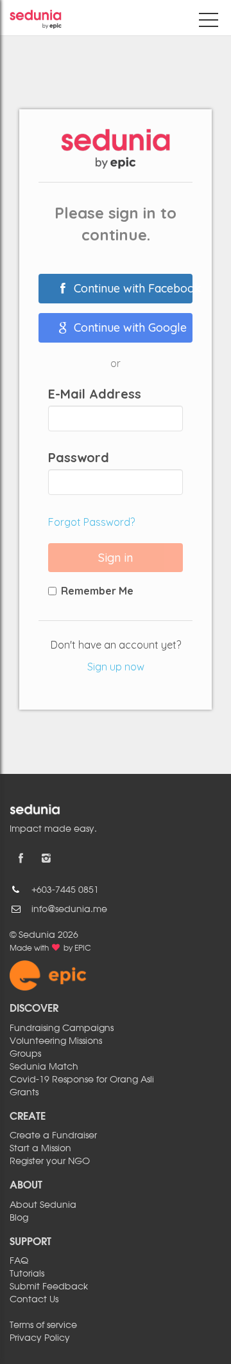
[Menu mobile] (208, 22)
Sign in (115, 557)
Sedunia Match (44, 1067)
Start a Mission (40, 1148)
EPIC (82, 949)
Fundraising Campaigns (62, 1028)
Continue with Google (129, 327)
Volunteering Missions (56, 1041)
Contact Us (34, 1299)
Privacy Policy (40, 1338)
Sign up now (115, 666)
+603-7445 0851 (65, 890)
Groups (25, 1054)
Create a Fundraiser (53, 1135)
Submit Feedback (49, 1286)
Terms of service (43, 1325)
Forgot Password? (91, 522)
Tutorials (27, 1274)
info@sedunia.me (69, 909)
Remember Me (97, 590)
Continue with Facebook (132, 288)
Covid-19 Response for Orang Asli (82, 1079)
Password (78, 457)
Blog (19, 1218)
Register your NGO (50, 1161)
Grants (24, 1092)
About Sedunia (43, 1205)
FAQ (19, 1261)
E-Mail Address (94, 394)
